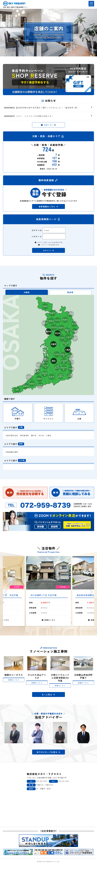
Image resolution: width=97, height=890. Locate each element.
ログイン (47, 250)
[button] (3, 32)
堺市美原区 (24, 435)
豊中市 (34, 435)
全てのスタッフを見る (47, 752)
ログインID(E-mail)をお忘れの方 (49, 242)
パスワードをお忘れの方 (49, 245)
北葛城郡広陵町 (11, 452)
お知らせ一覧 (49, 125)
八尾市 (48, 435)
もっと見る (47, 694)
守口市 (41, 435)
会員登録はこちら (47, 206)
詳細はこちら (49, 620)
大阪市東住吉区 (11, 435)
